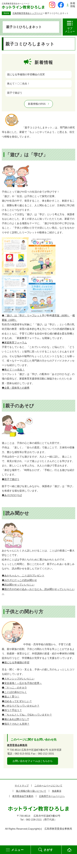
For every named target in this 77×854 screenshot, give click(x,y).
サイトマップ (22, 785)
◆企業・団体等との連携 (15, 387)
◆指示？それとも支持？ (15, 723)
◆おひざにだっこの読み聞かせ (19, 580)
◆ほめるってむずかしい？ (17, 701)
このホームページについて (48, 785)
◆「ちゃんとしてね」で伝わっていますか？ (27, 714)
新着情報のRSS (36, 103)
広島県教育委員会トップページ (28, 13)
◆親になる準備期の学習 (15, 662)
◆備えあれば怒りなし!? (15, 719)
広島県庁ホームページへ (52, 796)
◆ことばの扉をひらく (14, 692)
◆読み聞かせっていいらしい (18, 584)
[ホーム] (69, 849)
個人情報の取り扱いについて (31, 791)
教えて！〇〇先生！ (18, 83)
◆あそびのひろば (12, 495)
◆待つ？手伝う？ (12, 710)
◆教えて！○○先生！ (13, 369)
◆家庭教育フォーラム (14, 342)
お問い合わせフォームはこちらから (33, 760)
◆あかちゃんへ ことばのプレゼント (23, 575)
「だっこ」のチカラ (14, 687)
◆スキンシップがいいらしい (18, 678)
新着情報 (72, 5)
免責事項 (56, 791)
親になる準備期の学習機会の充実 (26, 74)
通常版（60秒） (61, 315)
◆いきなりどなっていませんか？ (20, 705)
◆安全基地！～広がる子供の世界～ (22, 683)
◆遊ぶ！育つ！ (10, 696)
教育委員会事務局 (17, 745)
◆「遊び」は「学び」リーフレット (22, 315)
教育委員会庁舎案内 (22, 796)
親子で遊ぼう (14, 92)
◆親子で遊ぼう (10, 479)
